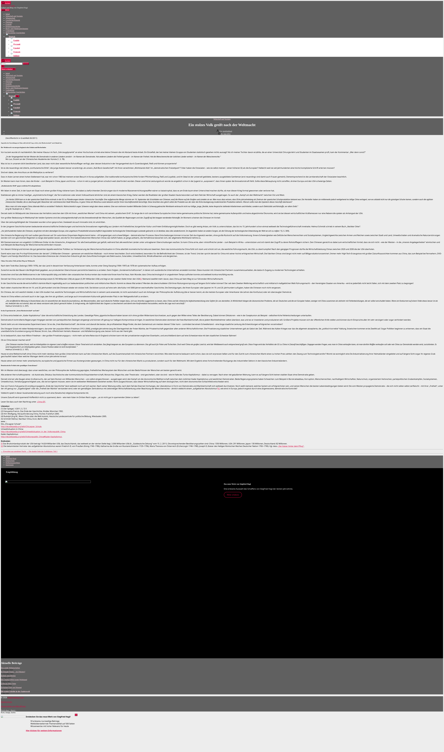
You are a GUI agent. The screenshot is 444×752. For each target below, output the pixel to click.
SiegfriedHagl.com (8, 6)
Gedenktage (10, 31)
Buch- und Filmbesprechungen (17, 29)
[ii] (218, 388)
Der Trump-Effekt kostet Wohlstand (14, 680)
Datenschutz (10, 461)
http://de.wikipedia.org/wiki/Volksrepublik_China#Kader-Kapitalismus (31, 436)
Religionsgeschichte (13, 27)
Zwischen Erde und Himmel (11, 687)
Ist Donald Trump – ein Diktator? (13, 672)
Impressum (10, 465)
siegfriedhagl (227, 131)
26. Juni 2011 (226, 134)
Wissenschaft (10, 18)
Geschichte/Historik (13, 20)
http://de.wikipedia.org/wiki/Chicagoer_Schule (21, 426)
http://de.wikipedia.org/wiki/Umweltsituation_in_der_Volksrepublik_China (33, 431)
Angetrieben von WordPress (13, 706)
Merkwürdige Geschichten (15, 33)
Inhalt (8, 14)
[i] (141, 279)
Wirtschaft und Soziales (14, 16)
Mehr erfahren (233, 495)
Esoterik (9, 24)
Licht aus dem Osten (8, 684)
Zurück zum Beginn (8, 676)
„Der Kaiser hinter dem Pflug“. (291, 446)
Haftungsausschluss (13, 463)
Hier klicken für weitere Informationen (44, 730)
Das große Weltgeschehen (10, 668)
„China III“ (41, 401)
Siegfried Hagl (11, 459)
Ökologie (9, 22)
